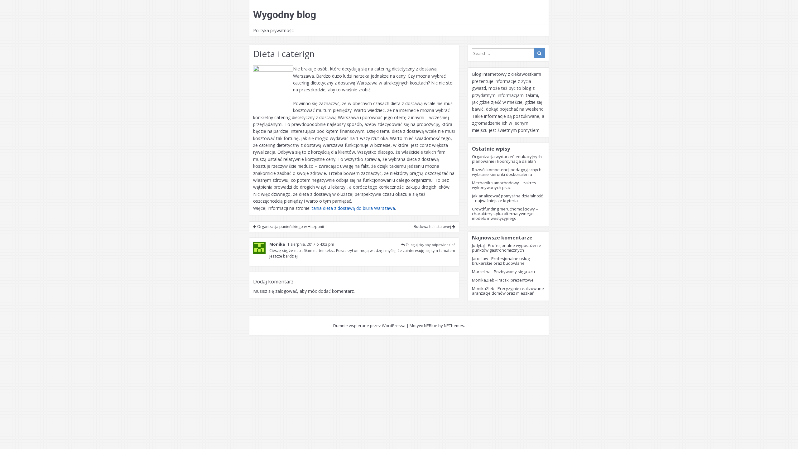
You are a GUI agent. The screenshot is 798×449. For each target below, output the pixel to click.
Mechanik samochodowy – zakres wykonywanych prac (504, 185)
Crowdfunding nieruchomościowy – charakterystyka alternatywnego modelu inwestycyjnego (505, 213)
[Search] (539, 53)
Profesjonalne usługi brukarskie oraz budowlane (501, 261)
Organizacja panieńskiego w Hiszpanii (290, 226)
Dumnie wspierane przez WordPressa (369, 325)
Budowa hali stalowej (433, 226)
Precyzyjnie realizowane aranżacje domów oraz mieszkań (508, 291)
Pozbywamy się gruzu (514, 271)
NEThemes (454, 325)
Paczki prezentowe (516, 280)
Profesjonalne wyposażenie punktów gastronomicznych (506, 248)
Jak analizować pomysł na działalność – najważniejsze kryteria (507, 198)
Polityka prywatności (274, 30)
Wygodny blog (284, 15)
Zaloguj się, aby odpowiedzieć (430, 244)
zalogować (286, 291)
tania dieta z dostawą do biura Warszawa (353, 208)
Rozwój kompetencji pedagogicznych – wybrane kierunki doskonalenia (508, 172)
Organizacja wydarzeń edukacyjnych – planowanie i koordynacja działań (508, 159)
